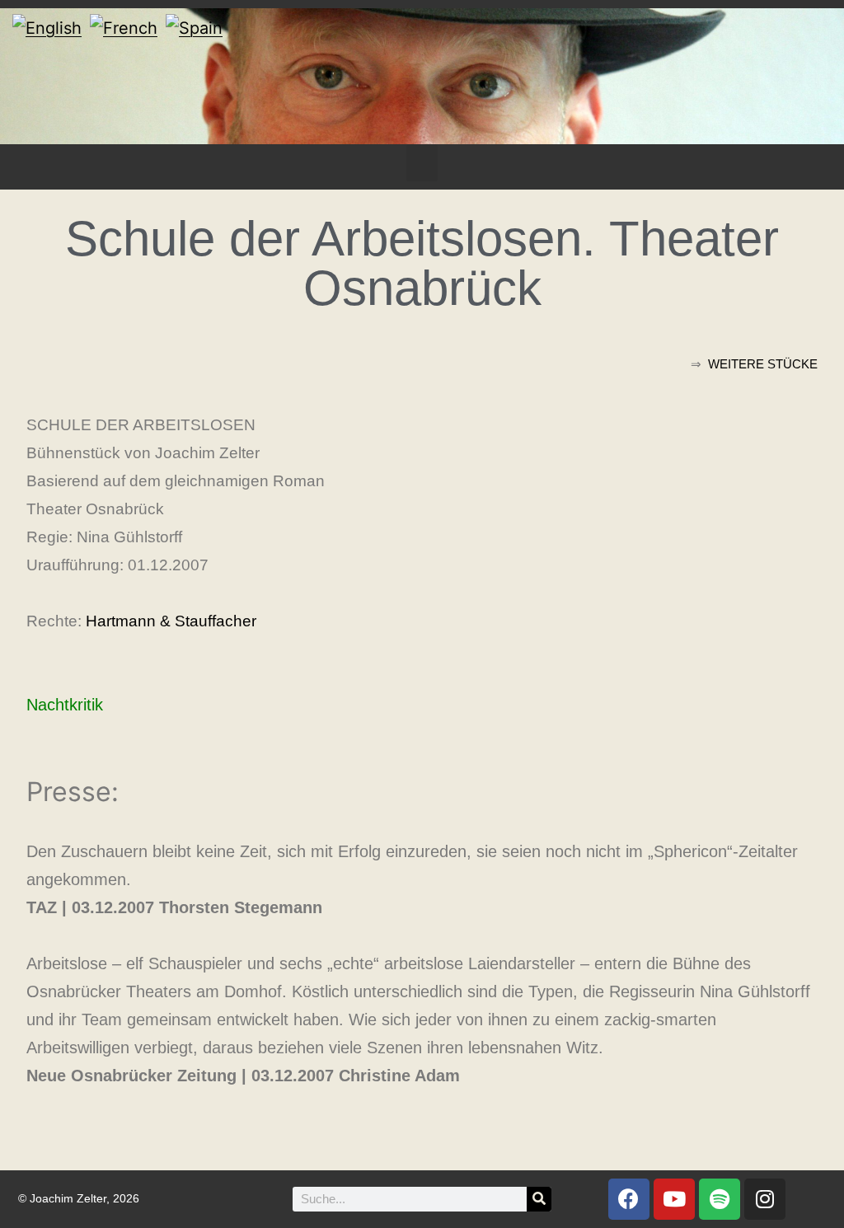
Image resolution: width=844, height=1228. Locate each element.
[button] (422, 162)
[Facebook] (628, 1199)
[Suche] (539, 1199)
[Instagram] (764, 1199)
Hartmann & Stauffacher (171, 621)
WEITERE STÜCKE (763, 364)
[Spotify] (719, 1199)
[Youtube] (674, 1199)
